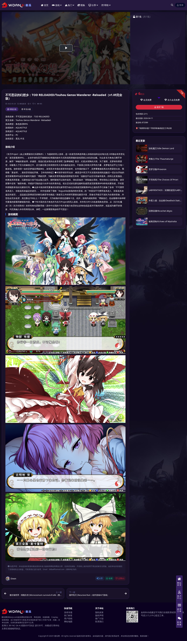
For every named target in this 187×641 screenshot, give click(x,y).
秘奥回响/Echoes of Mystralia (163, 221)
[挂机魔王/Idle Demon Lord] (142, 148)
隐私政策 (99, 612)
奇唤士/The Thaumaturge (161, 158)
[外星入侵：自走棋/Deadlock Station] (142, 201)
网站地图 (68, 621)
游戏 (57, 5)
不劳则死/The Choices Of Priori (163, 179)
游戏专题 (68, 612)
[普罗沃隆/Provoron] (142, 169)
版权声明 (99, 615)
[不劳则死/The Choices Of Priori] (142, 180)
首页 (46, 5)
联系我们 (99, 621)
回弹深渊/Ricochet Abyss (160, 210)
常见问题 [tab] (27, 109)
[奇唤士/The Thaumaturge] (142, 159)
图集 (83, 5)
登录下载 (160, 107)
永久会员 (171, 99)
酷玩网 (57, 636)
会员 (145, 99)
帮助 (106, 5)
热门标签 (68, 615)
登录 (181, 5)
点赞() (121, 578)
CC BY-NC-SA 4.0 (14, 625)
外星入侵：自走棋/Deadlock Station (165, 200)
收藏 (110, 578)
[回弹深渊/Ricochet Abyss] (142, 211)
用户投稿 (68, 618)
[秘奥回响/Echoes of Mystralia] (142, 221)
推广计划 (99, 618)
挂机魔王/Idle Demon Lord (161, 148)
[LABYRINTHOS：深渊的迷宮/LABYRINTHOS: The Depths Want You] (142, 190)
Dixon (13, 578)
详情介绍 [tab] (12, 109)
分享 (101, 578)
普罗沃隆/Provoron (157, 169)
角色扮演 (23, 104)
